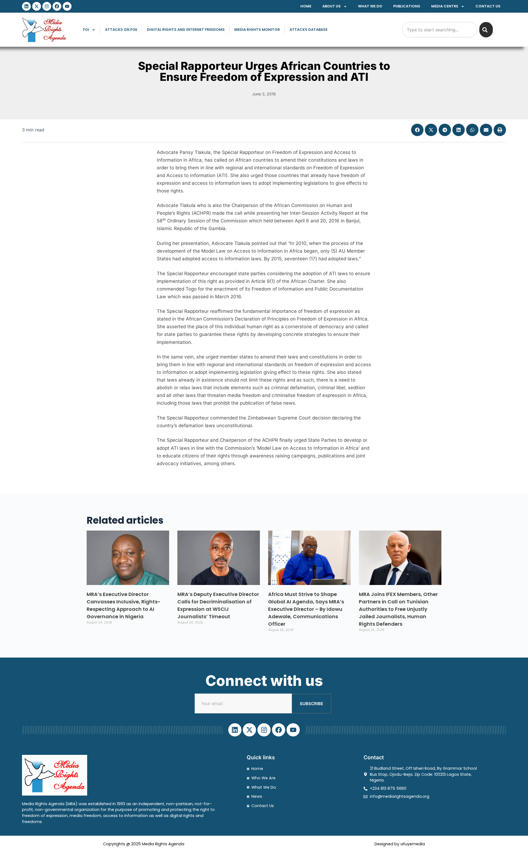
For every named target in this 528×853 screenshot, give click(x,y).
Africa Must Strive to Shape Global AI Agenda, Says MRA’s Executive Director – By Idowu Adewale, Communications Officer (306, 609)
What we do (370, 6)
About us (331, 6)
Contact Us (488, 6)
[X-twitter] (36, 6)
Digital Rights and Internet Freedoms (186, 29)
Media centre (444, 6)
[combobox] (439, 29)
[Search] (486, 29)
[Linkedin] (26, 6)
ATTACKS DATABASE (309, 29)
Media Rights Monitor (257, 29)
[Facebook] (57, 6)
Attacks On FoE (121, 29)
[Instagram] (46, 6)
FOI (86, 29)
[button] (417, 130)
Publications (406, 6)
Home (305, 6)
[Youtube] (67, 6)
